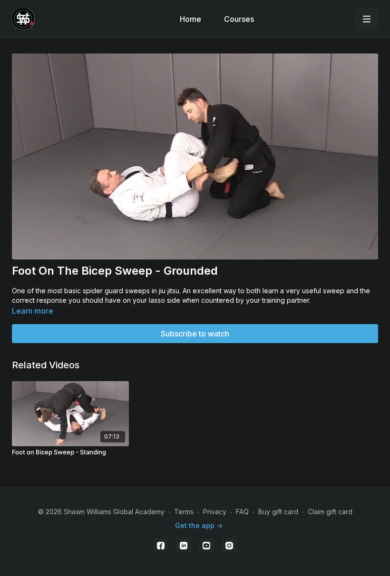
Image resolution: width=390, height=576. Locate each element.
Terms (184, 512)
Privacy (214, 512)
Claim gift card (330, 512)
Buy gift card (278, 512)
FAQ (242, 512)
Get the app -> (199, 525)
